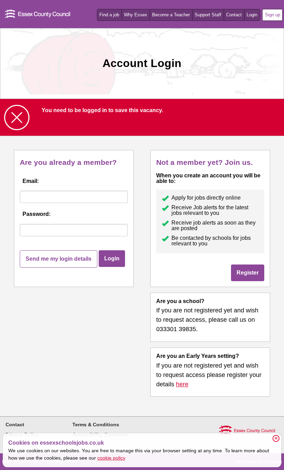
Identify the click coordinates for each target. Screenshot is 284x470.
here (182, 384)
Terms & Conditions (95, 424)
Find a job (109, 14)
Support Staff (208, 14)
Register (248, 273)
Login (252, 14)
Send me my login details (58, 259)
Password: (37, 214)
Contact (234, 14)
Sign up (272, 14)
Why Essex (135, 14)
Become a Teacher (171, 14)
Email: (31, 181)
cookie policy (111, 458)
